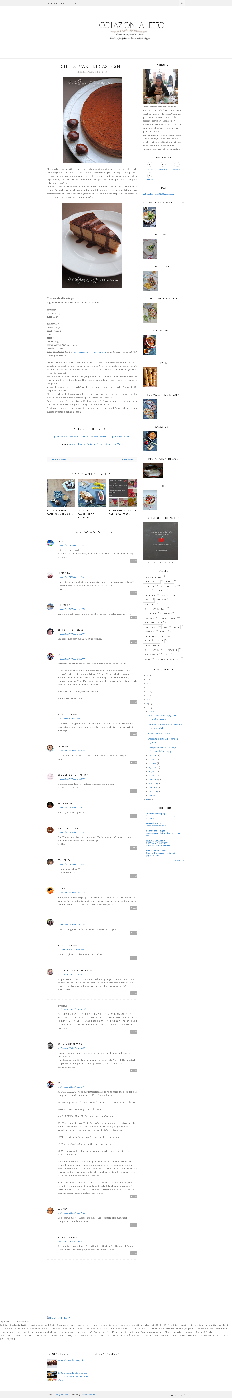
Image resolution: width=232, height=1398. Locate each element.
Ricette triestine (151, 654)
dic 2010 (152, 711)
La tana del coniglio (155, 830)
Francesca (64, 860)
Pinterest (149, 180)
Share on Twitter (96, 437)
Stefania (63, 746)
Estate (147, 591)
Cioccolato (149, 632)
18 (147, 675)
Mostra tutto (179, 861)
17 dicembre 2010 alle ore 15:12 (71, 718)
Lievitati (163, 632)
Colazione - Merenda (153, 577)
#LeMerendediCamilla (153, 623)
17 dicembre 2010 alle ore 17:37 (71, 807)
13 (147, 695)
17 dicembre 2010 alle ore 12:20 (71, 609)
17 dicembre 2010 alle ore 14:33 (71, 659)
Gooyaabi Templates (88, 1395)
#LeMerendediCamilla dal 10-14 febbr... (123, 512)
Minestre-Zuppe (167, 636)
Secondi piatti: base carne (155, 609)
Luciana (63, 1209)
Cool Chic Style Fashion (73, 775)
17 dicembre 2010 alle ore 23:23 (71, 924)
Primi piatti (149, 586)
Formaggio (149, 618)
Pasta (165, 627)
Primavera (160, 591)
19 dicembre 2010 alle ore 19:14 (71, 1087)
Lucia (61, 920)
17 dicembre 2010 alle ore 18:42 (71, 832)
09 (147, 799)
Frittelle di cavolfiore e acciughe (86, 514)
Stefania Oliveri (68, 803)
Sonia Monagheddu (70, 1044)
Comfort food (151, 613)
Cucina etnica (150, 636)
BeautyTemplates (61, 1395)
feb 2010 (153, 791)
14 (147, 691)
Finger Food (161, 600)
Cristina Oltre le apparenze (76, 970)
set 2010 (152, 763)
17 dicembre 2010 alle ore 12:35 (71, 634)
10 (147, 707)
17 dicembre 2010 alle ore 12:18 (71, 577)
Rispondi (134, 560)
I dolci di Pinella (153, 823)
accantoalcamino (69, 714)
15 (147, 687)
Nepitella (64, 573)
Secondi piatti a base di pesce (168, 659)
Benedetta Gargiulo (71, 630)
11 (147, 703)
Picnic (166, 654)
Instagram (163, 169)
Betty (61, 541)
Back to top (177, 1395)
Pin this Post (122, 437)
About (63, 3)
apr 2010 (153, 783)
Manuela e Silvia (68, 828)
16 (147, 683)
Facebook (176, 169)
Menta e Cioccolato (155, 840)
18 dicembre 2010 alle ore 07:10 (71, 949)
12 (147, 699)
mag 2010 (153, 779)
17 (147, 679)
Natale (176, 627)
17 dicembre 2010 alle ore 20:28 (71, 864)
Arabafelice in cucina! (156, 850)
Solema (62, 888)
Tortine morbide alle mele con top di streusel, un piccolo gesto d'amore (73, 1376)
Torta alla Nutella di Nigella (71, 1360)
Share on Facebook (67, 437)
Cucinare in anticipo (106, 444)
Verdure (166, 613)
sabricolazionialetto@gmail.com (158, 194)
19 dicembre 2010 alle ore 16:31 (71, 1048)
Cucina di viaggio (152, 645)
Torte (120, 444)
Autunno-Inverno (77, 444)
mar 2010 (153, 787)
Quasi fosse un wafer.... (156, 826)
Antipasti (169, 582)
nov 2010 (153, 755)
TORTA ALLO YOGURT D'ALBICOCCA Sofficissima (158, 844)
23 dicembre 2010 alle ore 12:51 (71, 1241)
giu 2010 (152, 775)
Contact (73, 3)
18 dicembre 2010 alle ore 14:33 (71, 974)
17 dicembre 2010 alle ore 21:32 (71, 892)
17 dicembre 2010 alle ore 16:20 (71, 750)
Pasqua (148, 641)
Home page (52, 3)
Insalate (159, 641)
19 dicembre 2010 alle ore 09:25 (71, 1009)
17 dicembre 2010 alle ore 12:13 (71, 545)
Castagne (91, 444)
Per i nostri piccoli (167, 618)
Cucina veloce (150, 595)
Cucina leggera (168, 595)
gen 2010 (153, 795)
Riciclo (147, 659)
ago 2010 (153, 767)
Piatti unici (149, 604)
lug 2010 (152, 771)
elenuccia (64, 605)
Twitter (150, 169)
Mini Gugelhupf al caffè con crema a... (60, 512)
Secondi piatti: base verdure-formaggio (161, 650)
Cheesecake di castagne (160, 733)
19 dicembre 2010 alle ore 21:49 (71, 1213)
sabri (61, 654)
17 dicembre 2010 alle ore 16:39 (71, 779)
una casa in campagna (156, 813)
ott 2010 (152, 759)
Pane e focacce (151, 627)
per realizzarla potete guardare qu (89, 352)
